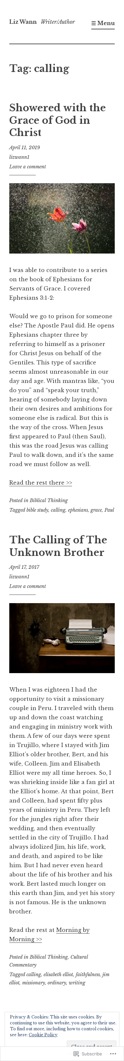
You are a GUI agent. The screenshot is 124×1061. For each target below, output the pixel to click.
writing (77, 983)
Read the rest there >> (40, 482)
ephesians (78, 510)
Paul (109, 510)
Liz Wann (23, 21)
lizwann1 (19, 157)
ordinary (57, 983)
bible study (37, 510)
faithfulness (88, 974)
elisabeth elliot (58, 974)
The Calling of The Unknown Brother (58, 546)
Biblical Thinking (49, 500)
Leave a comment (27, 167)
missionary (33, 983)
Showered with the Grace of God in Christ (57, 120)
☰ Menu (103, 23)
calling (58, 510)
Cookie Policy (43, 1034)
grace (96, 510)
